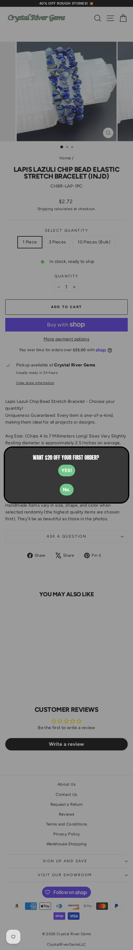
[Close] (121, 453)
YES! (66, 470)
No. (67, 489)
